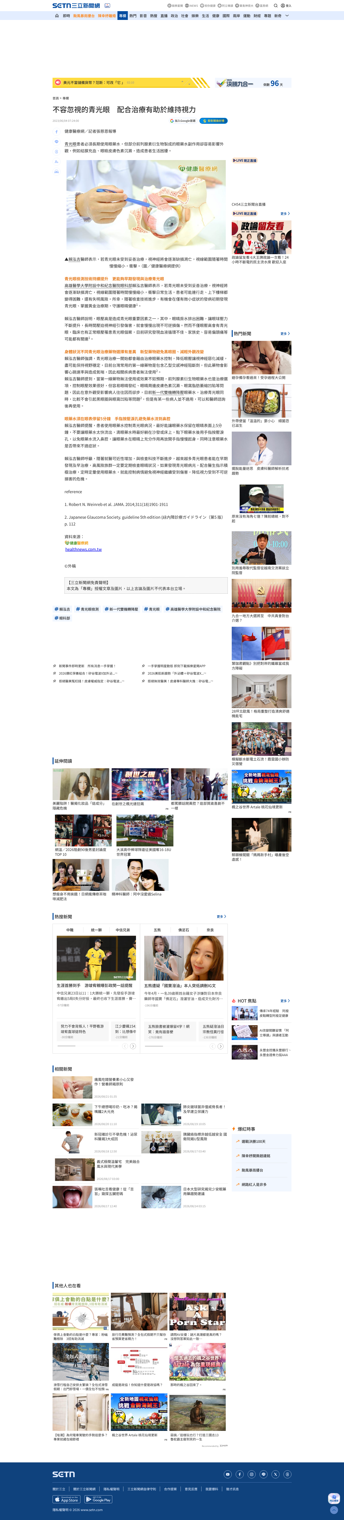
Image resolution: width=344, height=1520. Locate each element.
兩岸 (236, 15)
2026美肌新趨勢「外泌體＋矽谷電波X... (176, 673)
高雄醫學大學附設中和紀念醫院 (92, 285)
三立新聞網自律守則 (141, 1489)
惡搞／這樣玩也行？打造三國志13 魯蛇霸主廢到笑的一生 (196, 1437)
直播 (164, 15)
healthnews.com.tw (83, 549)
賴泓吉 (74, 259)
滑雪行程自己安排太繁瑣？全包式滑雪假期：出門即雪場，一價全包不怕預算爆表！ (81, 1387)
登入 (288, 6)
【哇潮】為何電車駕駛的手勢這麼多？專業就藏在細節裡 (81, 1437)
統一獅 (96, 929)
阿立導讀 (227, 6)
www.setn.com (92, 1509)
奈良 (210, 929)
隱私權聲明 (111, 1489)
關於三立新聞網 (84, 1489)
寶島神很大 (246, 6)
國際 (226, 15)
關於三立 (59, 1489)
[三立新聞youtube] (228, 1474)
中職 (69, 929)
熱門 (133, 15)
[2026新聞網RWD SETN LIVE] (107, 5)
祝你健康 (210, 6)
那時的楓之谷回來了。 (186, 1385)
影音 (143, 15)
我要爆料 (211, 1489)
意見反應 (191, 1489)
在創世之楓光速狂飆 (128, 803)
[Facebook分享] (56, 132)
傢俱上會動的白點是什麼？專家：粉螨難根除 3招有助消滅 (81, 1336)
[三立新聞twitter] (275, 1474)
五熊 (157, 929)
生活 (205, 15)
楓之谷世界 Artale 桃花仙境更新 (134, 1435)
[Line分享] (56, 142)
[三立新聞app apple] (66, 1499)
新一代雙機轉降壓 (168, 392)
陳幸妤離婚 (107, 15)
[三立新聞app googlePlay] (98, 1499)
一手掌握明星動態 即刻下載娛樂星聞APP (176, 665)
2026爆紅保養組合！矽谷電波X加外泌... (87, 673)
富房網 (264, 6)
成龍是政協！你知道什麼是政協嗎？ (137, 1385)
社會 (184, 15)
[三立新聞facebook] (239, 1474)
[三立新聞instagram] (251, 1474)
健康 (215, 15)
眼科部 (126, 285)
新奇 (277, 15)
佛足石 (183, 929)
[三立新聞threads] (287, 1474)
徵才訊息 (232, 1489)
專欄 (122, 15)
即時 (66, 15)
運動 (246, 15)
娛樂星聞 (177, 6)
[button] (275, 5)
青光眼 (70, 144)
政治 (174, 15)
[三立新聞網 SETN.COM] (57, 15)
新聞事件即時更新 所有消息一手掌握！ (87, 665)
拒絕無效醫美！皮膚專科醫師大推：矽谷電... (179, 681)
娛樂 (195, 15)
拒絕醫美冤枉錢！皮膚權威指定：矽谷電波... (90, 681)
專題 (267, 15)
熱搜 (153, 15)
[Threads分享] (56, 151)
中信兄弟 (123, 929)
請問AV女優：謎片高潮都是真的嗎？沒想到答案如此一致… (196, 1336)
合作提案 (170, 1489)
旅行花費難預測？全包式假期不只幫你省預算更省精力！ (139, 1336)
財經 (257, 15)
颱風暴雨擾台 (84, 15)
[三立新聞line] (263, 1474)
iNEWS (193, 6)
